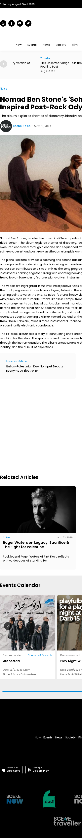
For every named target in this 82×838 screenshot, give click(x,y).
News (46, 44)
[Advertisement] (41, 426)
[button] (3, 64)
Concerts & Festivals (40, 655)
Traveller (18, 58)
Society (61, 44)
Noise (3, 89)
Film (75, 44)
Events (32, 44)
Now (18, 44)
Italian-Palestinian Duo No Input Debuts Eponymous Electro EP (34, 368)
